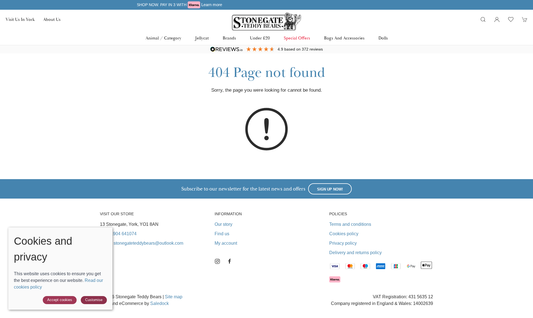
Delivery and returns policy (355, 252)
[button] (483, 19)
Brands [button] (229, 38)
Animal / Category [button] (163, 38)
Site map (173, 296)
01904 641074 (122, 233)
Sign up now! (330, 189)
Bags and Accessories (344, 38)
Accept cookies (59, 300)
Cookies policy (343, 233)
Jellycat (202, 38)
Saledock (159, 303)
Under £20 (260, 38)
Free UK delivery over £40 (338, 4)
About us (52, 19)
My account (226, 243)
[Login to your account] (497, 19)
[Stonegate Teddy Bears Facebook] (229, 261)
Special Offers (297, 38)
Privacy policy (343, 243)
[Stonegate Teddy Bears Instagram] (217, 261)
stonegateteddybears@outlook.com (148, 243)
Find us (222, 233)
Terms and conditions (350, 224)
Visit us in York (20, 19)
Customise (93, 300)
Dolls (383, 38)
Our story (223, 224)
